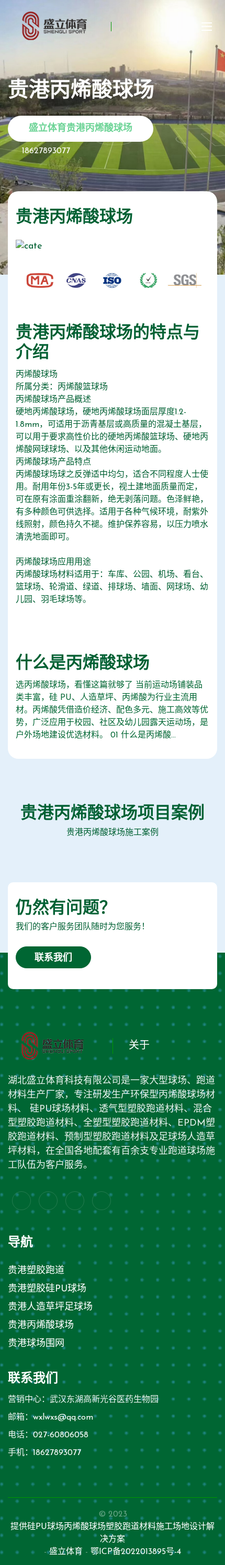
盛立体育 (66, 1552)
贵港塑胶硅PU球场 (47, 1289)
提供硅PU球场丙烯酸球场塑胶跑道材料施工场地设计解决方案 (112, 1533)
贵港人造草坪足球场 (50, 1307)
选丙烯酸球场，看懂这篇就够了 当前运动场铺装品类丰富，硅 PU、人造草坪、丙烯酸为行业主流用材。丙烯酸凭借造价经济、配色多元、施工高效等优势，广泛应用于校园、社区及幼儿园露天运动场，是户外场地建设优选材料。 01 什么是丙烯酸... (112, 710)
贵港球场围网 (36, 1344)
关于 (139, 1046)
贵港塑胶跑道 (36, 1271)
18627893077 (46, 151)
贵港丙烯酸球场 (41, 1325)
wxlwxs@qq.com (63, 1417)
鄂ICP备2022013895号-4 (136, 1552)
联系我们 (53, 958)
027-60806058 (60, 1435)
